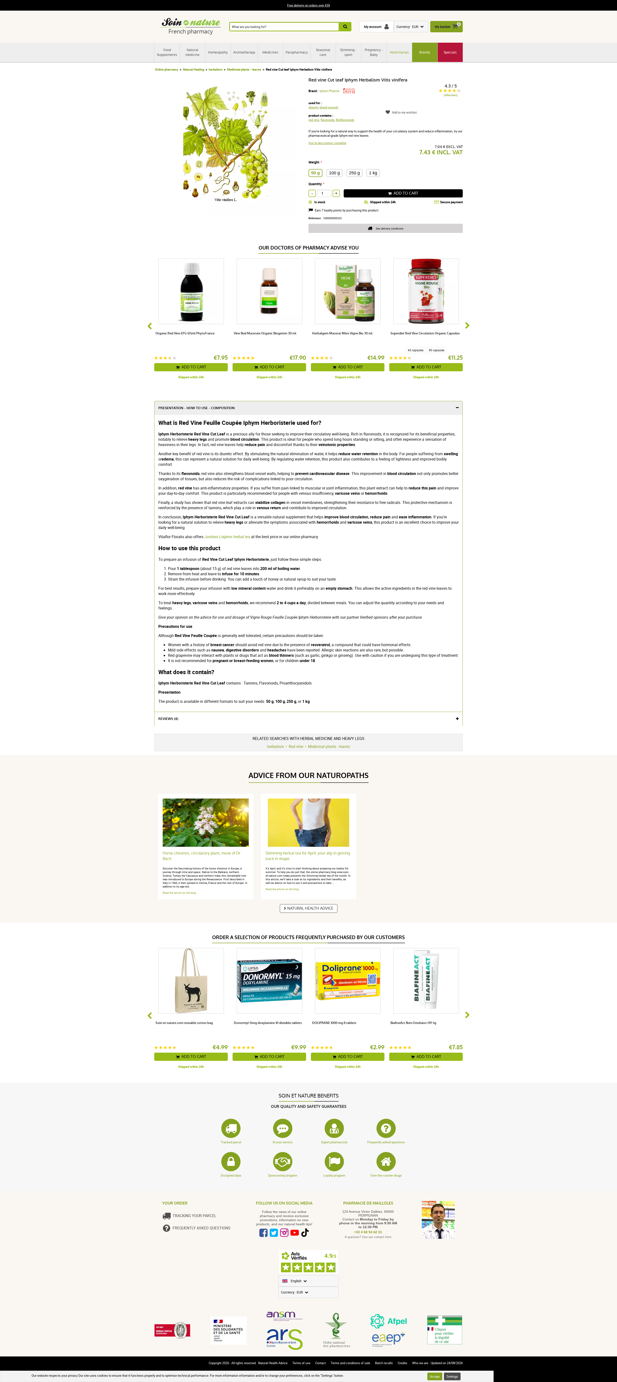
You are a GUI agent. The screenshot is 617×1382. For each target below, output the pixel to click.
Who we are (420, 1363)
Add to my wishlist (404, 112)
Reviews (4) (168, 719)
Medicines (270, 52)
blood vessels (329, 107)
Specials (450, 52)
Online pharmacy (166, 69)
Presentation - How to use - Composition (196, 408)
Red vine (296, 746)
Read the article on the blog (179, 892)
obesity (313, 107)
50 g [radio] (315, 172)
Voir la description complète (327, 143)
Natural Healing (193, 69)
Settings (452, 1376)
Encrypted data (231, 1175)
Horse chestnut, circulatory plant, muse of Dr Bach (202, 855)
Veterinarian (399, 52)
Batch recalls (384, 1363)
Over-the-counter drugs (386, 1175)
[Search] (345, 26)
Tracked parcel (231, 1142)
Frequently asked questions (386, 1142)
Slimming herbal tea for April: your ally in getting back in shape (308, 855)
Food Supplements (167, 52)
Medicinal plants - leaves (244, 69)
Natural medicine (192, 52)
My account (373, 26)
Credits (402, 1363)
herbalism (215, 69)
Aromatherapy (244, 52)
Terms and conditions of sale (350, 1363)
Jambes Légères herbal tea (226, 536)
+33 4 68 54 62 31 (368, 1232)
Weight (313, 162)
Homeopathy (218, 52)
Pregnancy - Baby (374, 52)
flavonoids (328, 120)
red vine (313, 120)
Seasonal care (323, 52)
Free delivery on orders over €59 (308, 5)
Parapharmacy (297, 52)
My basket (442, 26)
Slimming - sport (348, 52)
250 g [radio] (354, 172)
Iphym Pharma (329, 91)
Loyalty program (334, 1175)
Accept (435, 1376)
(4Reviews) (451, 95)
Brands (424, 52)
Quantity (315, 184)
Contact (320, 1363)
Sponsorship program (282, 1175)
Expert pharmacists (334, 1142)
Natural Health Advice (310, 908)
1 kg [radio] (373, 172)
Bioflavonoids (345, 120)
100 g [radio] (334, 172)
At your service (283, 1142)
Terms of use (301, 1363)
